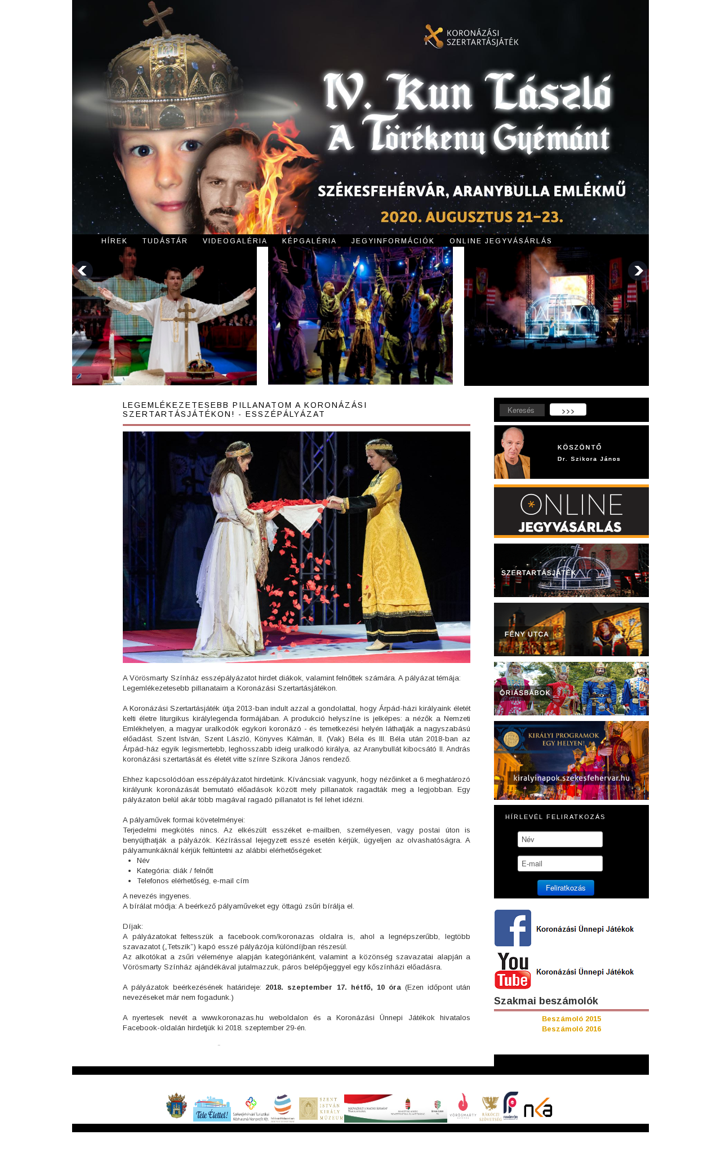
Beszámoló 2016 (571, 1029)
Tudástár (165, 241)
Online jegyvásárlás (501, 241)
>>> (568, 410)
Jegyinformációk (393, 241)
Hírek (114, 241)
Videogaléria (235, 241)
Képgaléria (309, 241)
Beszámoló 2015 (571, 1018)
